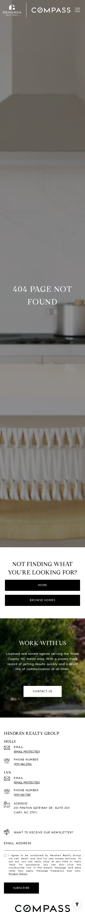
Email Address (17, 843)
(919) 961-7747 (22, 795)
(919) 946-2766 (23, 764)
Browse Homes (42, 600)
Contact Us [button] (42, 691)
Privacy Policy (18, 873)
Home (42, 585)
